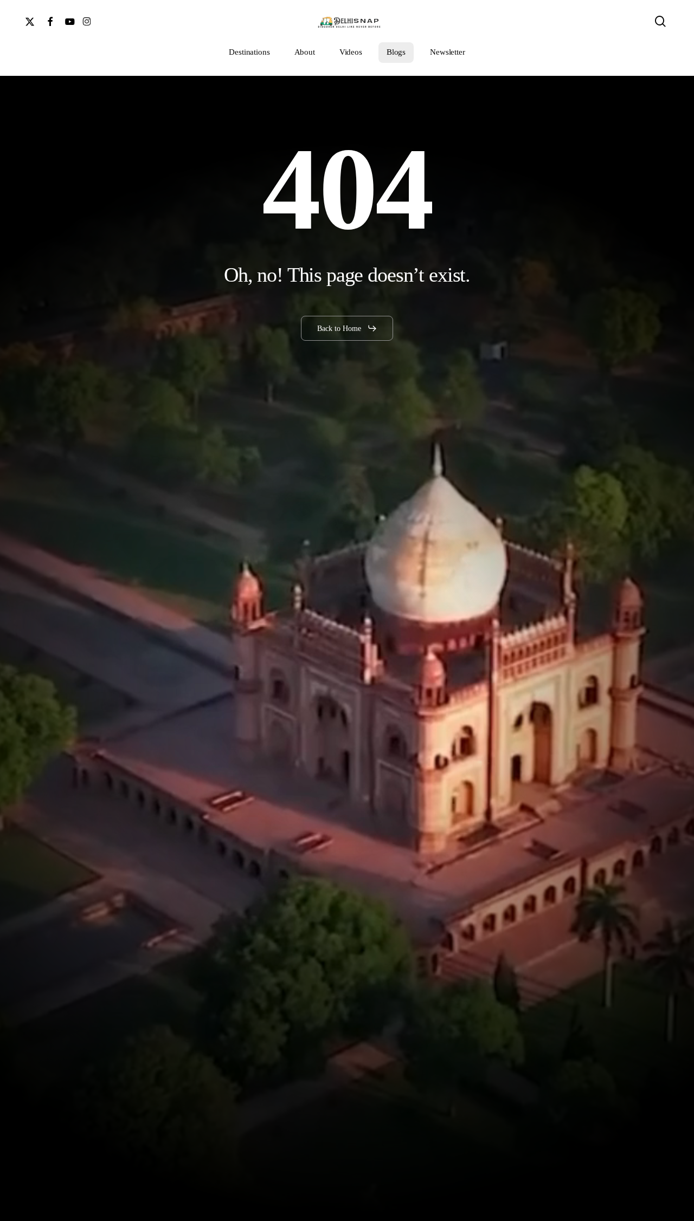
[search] (660, 21)
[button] (347, 328)
